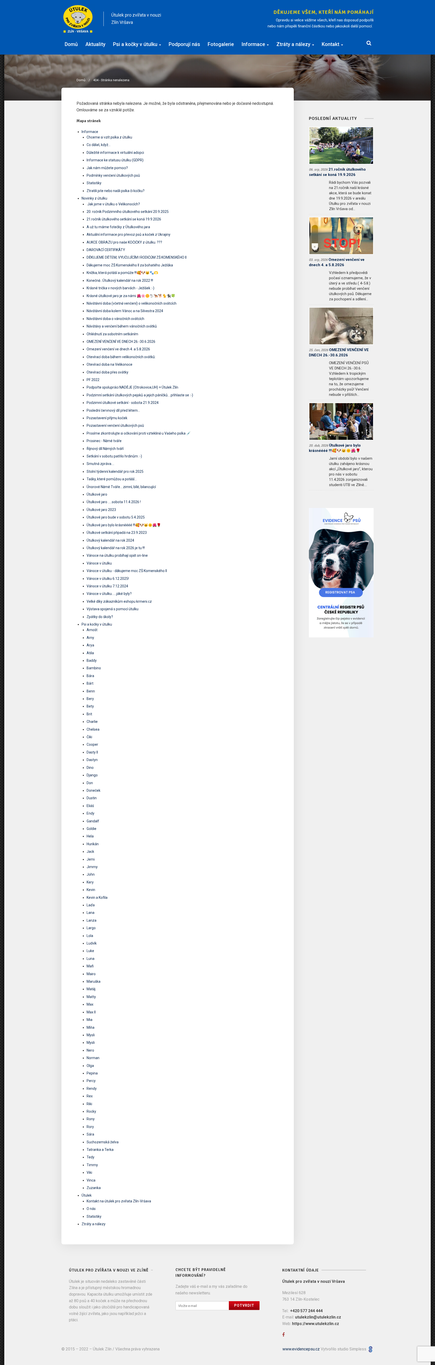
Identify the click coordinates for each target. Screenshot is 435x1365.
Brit (89, 714)
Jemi (91, 859)
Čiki (89, 737)
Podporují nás (184, 44)
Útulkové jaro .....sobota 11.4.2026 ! (114, 502)
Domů (71, 44)
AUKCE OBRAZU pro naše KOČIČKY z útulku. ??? (124, 242)
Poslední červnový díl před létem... (113, 410)
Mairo (91, 974)
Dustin (92, 798)
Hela (90, 836)
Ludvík (92, 943)
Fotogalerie (221, 44)
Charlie (92, 722)
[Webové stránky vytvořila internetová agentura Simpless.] (370, 1349)
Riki (89, 1104)
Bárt (90, 683)
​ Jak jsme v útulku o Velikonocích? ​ (114, 204)
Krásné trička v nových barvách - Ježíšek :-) (120, 288)
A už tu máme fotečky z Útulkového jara (118, 227)
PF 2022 (93, 380)
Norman (93, 1058)
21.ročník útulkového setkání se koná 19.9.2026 (124, 219)
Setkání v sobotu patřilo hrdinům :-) (114, 456)
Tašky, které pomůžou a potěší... (112, 479)
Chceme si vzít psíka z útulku (109, 137)
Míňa (90, 1027)
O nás (91, 1209)
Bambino (94, 668)
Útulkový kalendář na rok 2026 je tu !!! (116, 548)
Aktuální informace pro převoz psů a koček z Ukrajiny (128, 234)
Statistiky (94, 183)
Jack (90, 852)
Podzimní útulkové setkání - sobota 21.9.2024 (123, 403)
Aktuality (95, 44)
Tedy (90, 1157)
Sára (90, 1134)
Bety (90, 706)
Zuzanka (94, 1188)
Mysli (91, 1035)
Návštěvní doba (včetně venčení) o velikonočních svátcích (131, 303)
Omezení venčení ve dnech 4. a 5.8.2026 (118, 349)
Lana (90, 913)
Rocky (91, 1111)
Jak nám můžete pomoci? (107, 168)
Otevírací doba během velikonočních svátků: (121, 357)
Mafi (90, 966)
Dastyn (92, 760)
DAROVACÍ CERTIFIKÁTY (106, 250)
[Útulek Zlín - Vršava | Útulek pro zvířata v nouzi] (78, 19)
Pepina (92, 1073)
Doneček (93, 790)
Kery (90, 882)
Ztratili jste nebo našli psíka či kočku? (115, 191)
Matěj (91, 989)
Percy (91, 1081)
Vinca (91, 1180)
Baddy (92, 660)
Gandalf (93, 821)
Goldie (91, 829)
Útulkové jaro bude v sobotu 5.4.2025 (116, 517)
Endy (90, 813)
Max (90, 1004)
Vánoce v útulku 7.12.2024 (107, 586)
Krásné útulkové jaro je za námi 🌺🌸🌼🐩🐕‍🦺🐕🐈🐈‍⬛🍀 (131, 296)
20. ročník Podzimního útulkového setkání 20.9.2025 (128, 212)
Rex (90, 1096)
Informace (253, 44)
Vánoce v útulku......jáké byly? (109, 594)
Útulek (87, 1195)
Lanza (91, 920)
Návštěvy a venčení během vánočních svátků (122, 326)
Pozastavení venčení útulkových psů (115, 425)
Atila (90, 653)
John (91, 874)
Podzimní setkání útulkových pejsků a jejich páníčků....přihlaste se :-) (140, 395)
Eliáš (90, 806)
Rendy (92, 1089)
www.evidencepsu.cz (301, 1349)
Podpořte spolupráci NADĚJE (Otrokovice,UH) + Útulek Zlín (132, 387)
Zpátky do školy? (100, 617)
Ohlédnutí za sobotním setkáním (112, 334)
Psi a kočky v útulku (135, 44)
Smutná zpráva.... (100, 464)
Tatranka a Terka (100, 1150)
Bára (90, 676)
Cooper (92, 744)
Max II (91, 1012)
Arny (90, 638)
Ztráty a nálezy (293, 44)
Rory (90, 1127)
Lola (90, 936)
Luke (90, 951)
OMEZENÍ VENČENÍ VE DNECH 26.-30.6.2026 (121, 342)
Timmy (92, 1165)
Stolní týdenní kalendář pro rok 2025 (115, 471)
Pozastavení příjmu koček (107, 418)
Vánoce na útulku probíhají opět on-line (117, 555)
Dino (90, 768)
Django (92, 775)
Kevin (91, 890)
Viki (89, 1172)
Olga (90, 1066)
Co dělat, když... (99, 145)
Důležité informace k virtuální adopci (115, 153)
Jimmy (92, 867)
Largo (91, 928)
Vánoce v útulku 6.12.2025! (108, 579)
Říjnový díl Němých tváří (105, 449)
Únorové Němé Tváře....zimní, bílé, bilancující (121, 487)
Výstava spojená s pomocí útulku (112, 609)
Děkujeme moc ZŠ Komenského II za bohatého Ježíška (130, 265)
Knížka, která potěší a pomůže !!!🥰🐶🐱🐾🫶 (122, 273)
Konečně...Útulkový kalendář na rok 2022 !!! (120, 280)
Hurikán (93, 844)
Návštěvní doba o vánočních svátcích (115, 319)
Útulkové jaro (97, 494)
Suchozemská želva (103, 1142)
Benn (91, 691)
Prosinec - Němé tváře (104, 441)
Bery (90, 699)
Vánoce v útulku (99, 563)
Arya (90, 645)
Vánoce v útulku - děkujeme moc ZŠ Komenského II (127, 571)
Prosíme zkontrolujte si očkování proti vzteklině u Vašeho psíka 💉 (139, 433)
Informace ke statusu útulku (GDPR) (115, 160)
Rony (91, 1119)
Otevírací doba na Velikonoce (109, 364)
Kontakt (330, 44)
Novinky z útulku (94, 198)
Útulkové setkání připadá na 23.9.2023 (117, 533)
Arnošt (92, 630)
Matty (91, 997)
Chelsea (93, 729)
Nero (90, 1050)
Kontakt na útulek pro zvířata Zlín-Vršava (119, 1201)
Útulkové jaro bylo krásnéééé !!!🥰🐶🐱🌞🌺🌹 (124, 525)
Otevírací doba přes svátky (107, 372)
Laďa (91, 905)
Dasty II (92, 752)
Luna (90, 959)
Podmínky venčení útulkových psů (113, 175)
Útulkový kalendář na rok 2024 (110, 540)
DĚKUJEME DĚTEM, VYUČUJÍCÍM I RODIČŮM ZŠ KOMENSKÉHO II (137, 257)
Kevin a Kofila (97, 898)
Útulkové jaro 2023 (101, 510)
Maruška (93, 981)
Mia (89, 1020)
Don (90, 783)
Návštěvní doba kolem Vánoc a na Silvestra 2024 (125, 311)
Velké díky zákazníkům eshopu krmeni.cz (119, 601)
